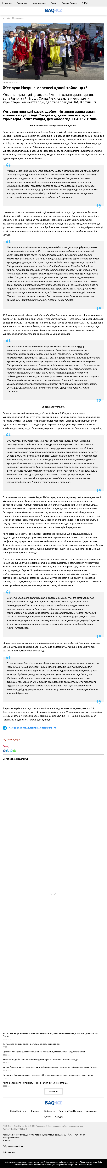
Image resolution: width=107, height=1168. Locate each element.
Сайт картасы (9, 1152)
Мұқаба (6, 18)
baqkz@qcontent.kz (11, 1138)
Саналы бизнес (69, 3)
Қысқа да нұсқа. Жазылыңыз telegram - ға (32, 727)
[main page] (53, 12)
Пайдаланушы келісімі (13, 1146)
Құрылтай (7, 3)
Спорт (54, 3)
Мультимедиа (39, 3)
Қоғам (47, 1116)
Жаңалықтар (18, 18)
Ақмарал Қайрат (12, 739)
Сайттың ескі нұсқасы (70, 1111)
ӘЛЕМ (84, 3)
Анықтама (91, 1111)
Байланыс (49, 1111)
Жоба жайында (18, 1111)
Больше (53, 1091)
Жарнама (35, 1111)
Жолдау (59, 1116)
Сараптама (22, 3)
